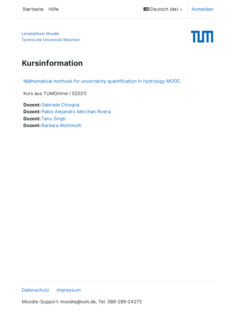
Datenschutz (35, 290)
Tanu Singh (53, 119)
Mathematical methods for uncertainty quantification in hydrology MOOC (101, 81)
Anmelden (202, 9)
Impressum (69, 290)
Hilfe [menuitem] (54, 9)
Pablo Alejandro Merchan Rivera (76, 111)
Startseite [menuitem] (33, 9)
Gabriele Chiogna (60, 105)
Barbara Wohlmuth (61, 125)
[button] (163, 9)
